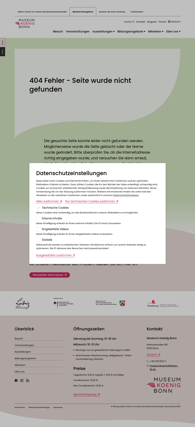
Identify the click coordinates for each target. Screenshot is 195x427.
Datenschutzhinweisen (126, 195)
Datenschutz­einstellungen (71, 173)
